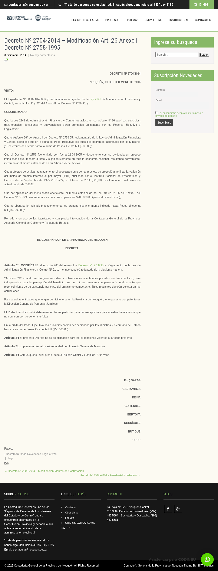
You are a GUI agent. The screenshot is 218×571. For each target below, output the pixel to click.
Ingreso (69, 517)
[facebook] (168, 509)
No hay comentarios (42, 55)
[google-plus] (178, 509)
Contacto (70, 507)
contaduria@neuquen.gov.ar (29, 5)
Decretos (11, 454)
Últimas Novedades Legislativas (37, 454)
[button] (207, 559)
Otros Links (71, 512)
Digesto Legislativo (85, 20)
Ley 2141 (95, 99)
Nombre (160, 89)
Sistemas (132, 20)
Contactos (203, 20)
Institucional (179, 20)
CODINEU (201, 4)
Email (158, 100)
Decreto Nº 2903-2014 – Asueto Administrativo (110, 475)
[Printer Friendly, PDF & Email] (6, 60)
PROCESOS (112, 20)
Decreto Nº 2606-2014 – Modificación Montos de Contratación (44, 471)
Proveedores (154, 20)
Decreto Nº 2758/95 (90, 265)
